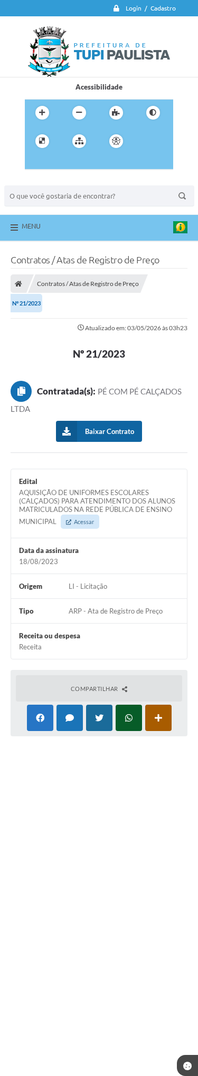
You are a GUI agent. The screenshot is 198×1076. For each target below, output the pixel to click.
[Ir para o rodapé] (81, 162)
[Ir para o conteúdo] (146, 141)
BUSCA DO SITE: (35, 180)
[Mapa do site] (79, 141)
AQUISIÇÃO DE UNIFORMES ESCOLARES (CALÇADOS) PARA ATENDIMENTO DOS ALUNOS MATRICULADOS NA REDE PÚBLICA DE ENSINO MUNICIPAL (97, 507)
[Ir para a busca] (58, 162)
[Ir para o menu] (35, 162)
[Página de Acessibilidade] (116, 141)
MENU (31, 226)
